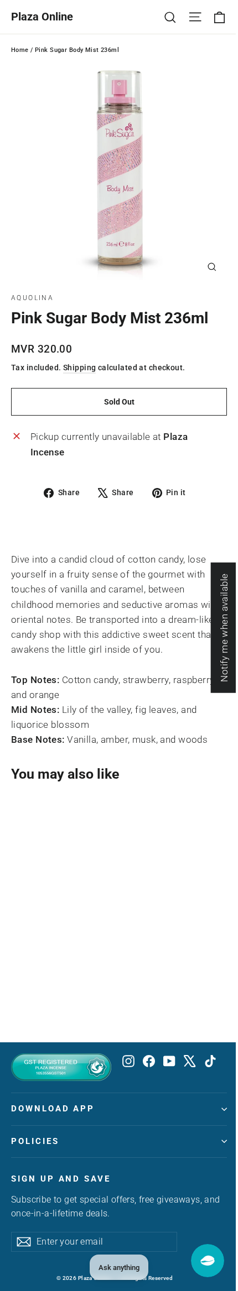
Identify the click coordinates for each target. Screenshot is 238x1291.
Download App (53, 1109)
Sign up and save (61, 1179)
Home (20, 50)
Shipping (79, 367)
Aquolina (32, 298)
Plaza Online (42, 16)
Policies (35, 1141)
